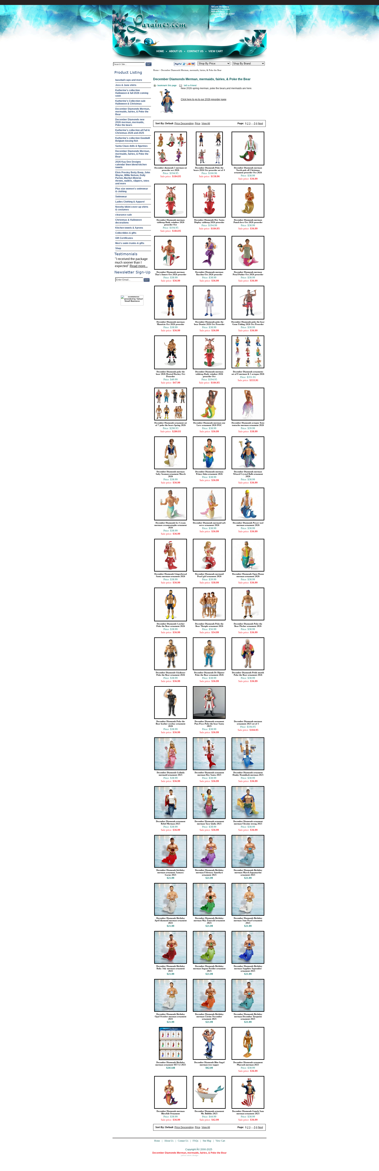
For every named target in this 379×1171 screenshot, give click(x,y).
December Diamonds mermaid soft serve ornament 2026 (209, 524)
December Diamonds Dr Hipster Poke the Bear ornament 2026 (209, 673)
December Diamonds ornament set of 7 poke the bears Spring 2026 (170, 424)
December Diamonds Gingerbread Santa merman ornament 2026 (170, 575)
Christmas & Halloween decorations (128, 221)
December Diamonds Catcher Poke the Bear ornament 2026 (170, 625)
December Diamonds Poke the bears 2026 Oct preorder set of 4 (209, 169)
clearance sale (123, 214)
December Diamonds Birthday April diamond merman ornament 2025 (171, 920)
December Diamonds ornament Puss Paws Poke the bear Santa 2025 (209, 723)
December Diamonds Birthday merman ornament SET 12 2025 (170, 1063)
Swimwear (121, 196)
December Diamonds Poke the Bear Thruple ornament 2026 (209, 625)
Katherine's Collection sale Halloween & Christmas (130, 102)
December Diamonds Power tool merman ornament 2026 (248, 524)
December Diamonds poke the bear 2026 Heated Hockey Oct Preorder (170, 374)
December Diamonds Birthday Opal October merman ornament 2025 (170, 1016)
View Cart (215, 51)
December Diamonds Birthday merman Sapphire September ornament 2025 (248, 968)
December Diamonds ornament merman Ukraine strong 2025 (248, 822)
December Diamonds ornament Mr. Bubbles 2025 (209, 1112)
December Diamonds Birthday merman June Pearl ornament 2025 (248, 920)
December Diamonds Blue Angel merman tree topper (209, 1063)
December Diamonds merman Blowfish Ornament (171, 1112)
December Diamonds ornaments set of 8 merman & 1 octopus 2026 (248, 372)
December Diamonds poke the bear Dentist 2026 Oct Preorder (209, 323)
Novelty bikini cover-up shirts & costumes (131, 208)
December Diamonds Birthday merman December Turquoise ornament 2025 (248, 1016)
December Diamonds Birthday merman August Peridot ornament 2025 (209, 968)
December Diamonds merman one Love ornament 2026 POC (209, 424)
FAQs (195, 1140)
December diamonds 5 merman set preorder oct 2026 (170, 169)
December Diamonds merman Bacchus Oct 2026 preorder (209, 273)
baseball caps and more (128, 80)
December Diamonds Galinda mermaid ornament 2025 (171, 773)
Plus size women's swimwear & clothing (131, 190)
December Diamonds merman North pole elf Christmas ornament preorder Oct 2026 (248, 170)
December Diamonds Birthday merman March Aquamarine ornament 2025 (248, 872)
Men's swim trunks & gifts (129, 243)
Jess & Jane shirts (125, 85)
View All (206, 123)
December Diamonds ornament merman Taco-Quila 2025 (209, 822)
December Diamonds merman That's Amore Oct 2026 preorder (170, 273)
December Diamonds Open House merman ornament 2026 (248, 575)
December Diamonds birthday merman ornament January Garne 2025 (170, 872)
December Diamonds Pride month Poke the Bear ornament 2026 (248, 673)
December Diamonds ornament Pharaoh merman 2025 (248, 1063)
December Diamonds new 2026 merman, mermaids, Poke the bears (129, 122)
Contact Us (195, 51)
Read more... (139, 266)
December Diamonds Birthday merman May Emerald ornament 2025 (209, 920)
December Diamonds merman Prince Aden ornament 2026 (209, 472)
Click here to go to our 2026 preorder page (203, 99)
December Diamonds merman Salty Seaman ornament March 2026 (171, 474)
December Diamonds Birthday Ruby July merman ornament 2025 (170, 968)
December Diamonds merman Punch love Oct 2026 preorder (248, 221)
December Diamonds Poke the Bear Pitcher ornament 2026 (248, 625)
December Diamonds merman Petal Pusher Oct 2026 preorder (248, 273)
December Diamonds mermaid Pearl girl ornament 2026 (209, 575)
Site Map (207, 1140)
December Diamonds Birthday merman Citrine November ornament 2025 (209, 1016)
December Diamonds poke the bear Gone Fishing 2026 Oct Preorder (248, 323)
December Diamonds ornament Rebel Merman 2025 (170, 822)
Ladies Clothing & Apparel (129, 201)
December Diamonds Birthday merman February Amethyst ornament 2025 (209, 872)
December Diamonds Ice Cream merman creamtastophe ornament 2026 (170, 525)
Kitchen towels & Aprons (129, 227)
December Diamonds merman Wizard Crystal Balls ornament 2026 (248, 474)
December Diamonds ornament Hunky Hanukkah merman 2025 (248, 773)
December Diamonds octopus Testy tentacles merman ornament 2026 (248, 424)
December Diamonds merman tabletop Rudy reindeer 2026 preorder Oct (171, 222)
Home (160, 51)
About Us (175, 51)
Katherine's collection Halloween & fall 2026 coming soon (131, 93)
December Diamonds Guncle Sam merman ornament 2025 (248, 1112)
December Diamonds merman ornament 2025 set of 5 (248, 722)
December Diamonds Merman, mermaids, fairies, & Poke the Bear (132, 111)
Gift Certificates (124, 238)
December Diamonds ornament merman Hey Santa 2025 (209, 773)
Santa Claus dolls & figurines (131, 146)
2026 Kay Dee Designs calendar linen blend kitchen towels (131, 164)
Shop (118, 248)
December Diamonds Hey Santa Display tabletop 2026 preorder (209, 221)
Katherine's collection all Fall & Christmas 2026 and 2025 (132, 131)
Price (197, 123)
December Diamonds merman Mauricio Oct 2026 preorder (171, 323)
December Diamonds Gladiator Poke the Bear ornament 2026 (170, 673)
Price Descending (184, 123)
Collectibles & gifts (125, 233)
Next (260, 123)
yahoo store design (189, 1155)
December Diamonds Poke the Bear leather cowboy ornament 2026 (170, 723)
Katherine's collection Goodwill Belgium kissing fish (132, 139)
